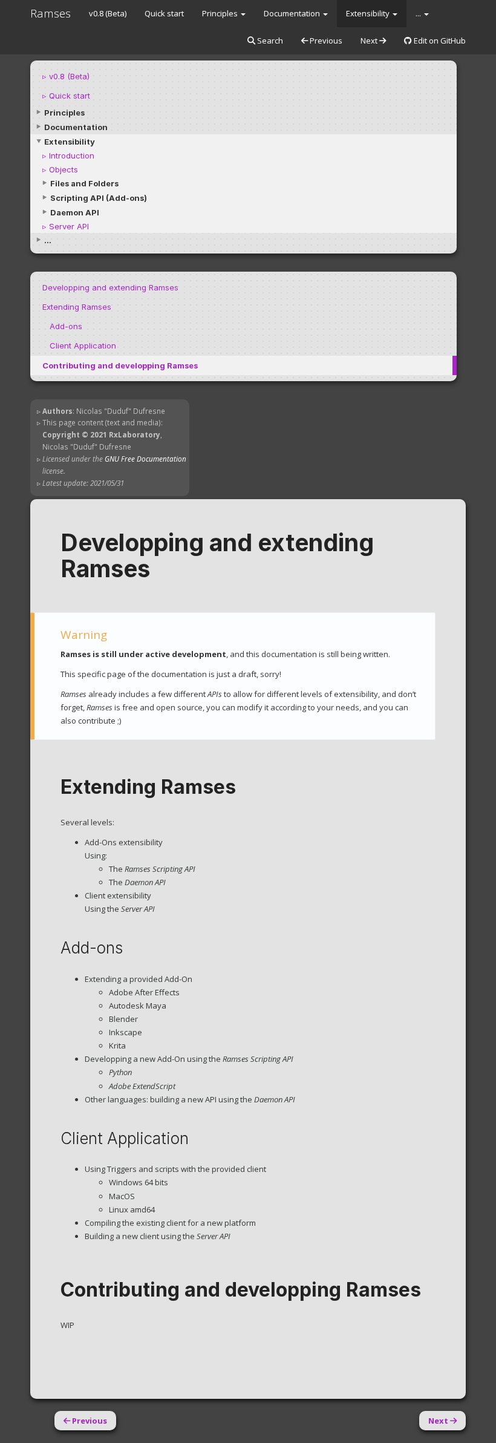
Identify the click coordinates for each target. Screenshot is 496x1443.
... (419, 13)
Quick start (164, 13)
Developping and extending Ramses (110, 287)
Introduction (71, 155)
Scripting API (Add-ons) (98, 198)
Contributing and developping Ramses (120, 365)
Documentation (293, 13)
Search (269, 40)
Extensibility (368, 13)
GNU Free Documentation (145, 458)
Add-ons (66, 326)
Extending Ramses (76, 307)
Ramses (50, 13)
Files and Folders (84, 183)
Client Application (83, 345)
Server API (69, 226)
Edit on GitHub (439, 40)
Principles (221, 13)
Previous (325, 40)
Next (370, 40)
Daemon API (74, 212)
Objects (63, 169)
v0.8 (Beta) (107, 13)
